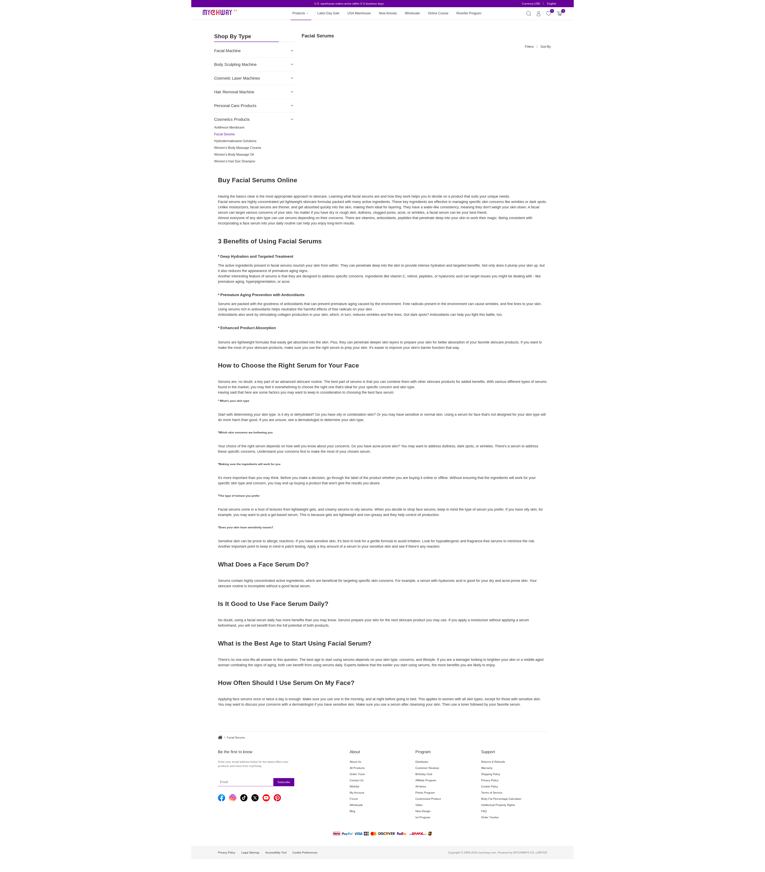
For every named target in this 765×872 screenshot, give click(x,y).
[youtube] (266, 797)
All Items (420, 786)
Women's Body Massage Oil (234, 154)
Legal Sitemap (250, 852)
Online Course (438, 13)
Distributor (421, 761)
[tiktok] (243, 797)
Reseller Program (468, 13)
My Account (357, 792)
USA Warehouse (359, 13)
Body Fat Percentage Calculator (501, 798)
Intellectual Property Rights (498, 805)
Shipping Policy (490, 774)
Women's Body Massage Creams (237, 147)
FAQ (484, 811)
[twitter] (255, 797)
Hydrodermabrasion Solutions (235, 141)
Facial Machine (227, 51)
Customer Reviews (427, 768)
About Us (355, 761)
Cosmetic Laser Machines (237, 78)
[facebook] (221, 797)
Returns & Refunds (493, 761)
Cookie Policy (489, 786)
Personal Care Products (235, 105)
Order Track (357, 774)
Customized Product (428, 798)
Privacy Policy (489, 780)
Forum (354, 798)
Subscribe (284, 782)
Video (419, 805)
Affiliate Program (425, 780)
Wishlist (354, 786)
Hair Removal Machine (234, 92)
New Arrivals (388, 13)
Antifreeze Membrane (229, 127)
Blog (352, 811)
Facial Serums (224, 134)
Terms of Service (491, 792)
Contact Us (357, 780)
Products (298, 13)
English (551, 3)
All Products (357, 768)
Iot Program (422, 817)
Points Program (425, 792)
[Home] (222, 737)
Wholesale (412, 13)
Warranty (486, 768)
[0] (559, 13)
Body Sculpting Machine (235, 64)
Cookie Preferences (304, 852)
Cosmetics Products (232, 119)
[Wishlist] (548, 13)
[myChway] (220, 14)
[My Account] (538, 13)
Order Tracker (490, 817)
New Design (423, 811)
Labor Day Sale (328, 13)
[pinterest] (277, 797)
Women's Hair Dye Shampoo (234, 161)
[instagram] (232, 797)
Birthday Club (423, 774)
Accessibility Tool (275, 852)
